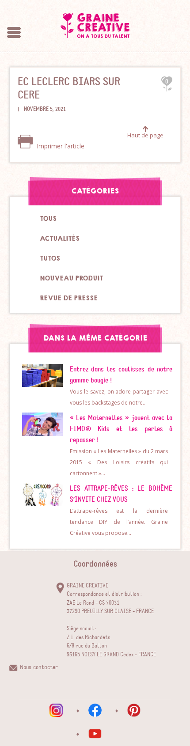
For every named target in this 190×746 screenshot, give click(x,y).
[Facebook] (95, 710)
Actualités (60, 238)
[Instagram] (56, 710)
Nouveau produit (71, 278)
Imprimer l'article (59, 146)
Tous (48, 218)
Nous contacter (39, 667)
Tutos (50, 258)
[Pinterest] (134, 710)
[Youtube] (95, 733)
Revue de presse (69, 298)
